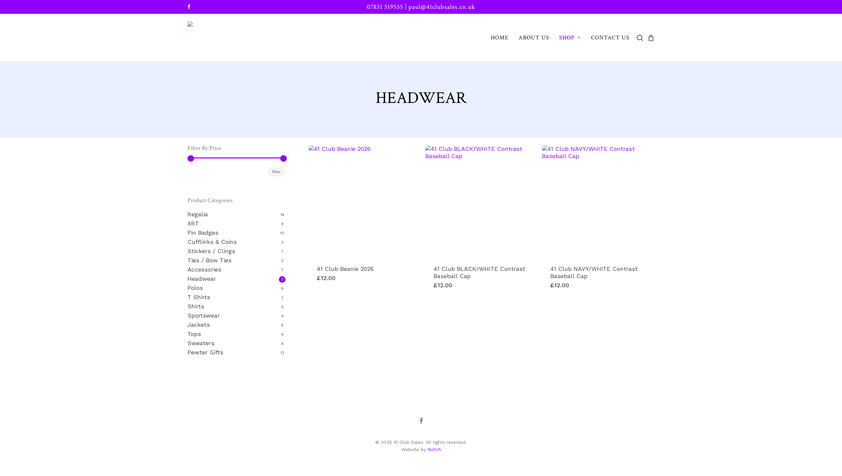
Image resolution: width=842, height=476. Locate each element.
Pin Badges (202, 232)
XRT (193, 223)
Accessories (204, 269)
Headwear (201, 278)
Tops (194, 333)
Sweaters (200, 343)
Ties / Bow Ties (209, 260)
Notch (434, 449)
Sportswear (203, 315)
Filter (276, 171)
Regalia (197, 214)
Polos (195, 287)
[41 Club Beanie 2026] (364, 201)
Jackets (198, 324)
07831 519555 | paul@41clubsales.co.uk (421, 7)
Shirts (195, 306)
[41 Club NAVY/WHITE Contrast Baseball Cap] (598, 201)
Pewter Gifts (205, 352)
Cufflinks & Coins (212, 241)
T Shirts (198, 297)
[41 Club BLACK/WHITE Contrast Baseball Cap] (481, 201)
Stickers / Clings (211, 251)
